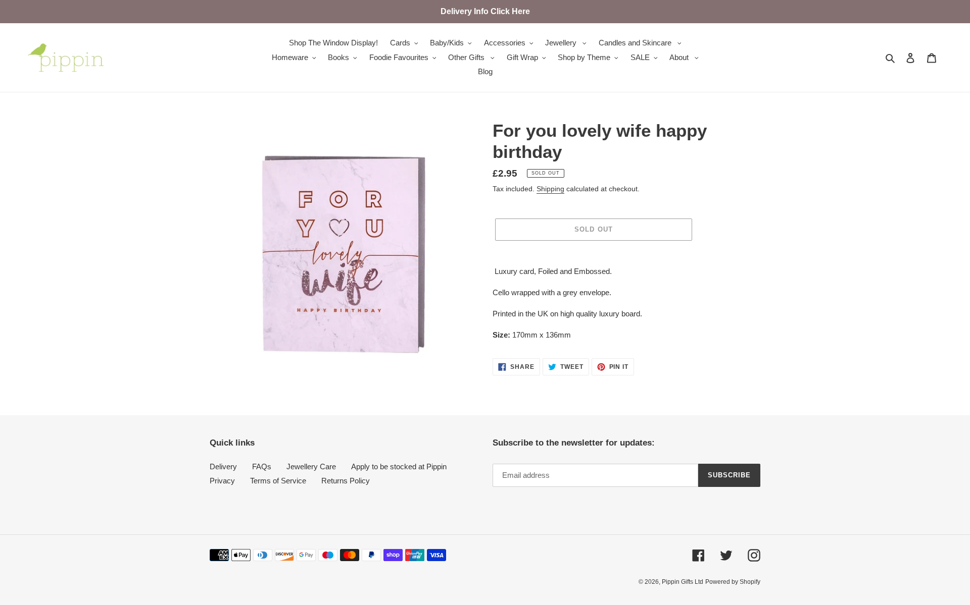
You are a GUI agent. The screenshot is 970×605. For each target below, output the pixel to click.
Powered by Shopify (732, 581)
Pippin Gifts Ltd (682, 581)
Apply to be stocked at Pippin (399, 466)
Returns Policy (345, 480)
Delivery (223, 466)
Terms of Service (278, 480)
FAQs (261, 466)
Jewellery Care (311, 466)
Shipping (550, 189)
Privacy (222, 480)
